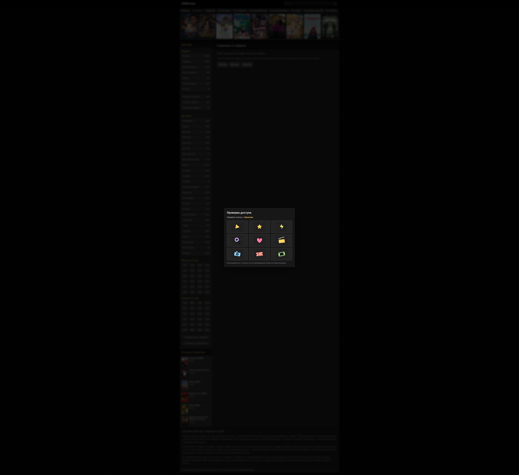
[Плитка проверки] (237, 227)
